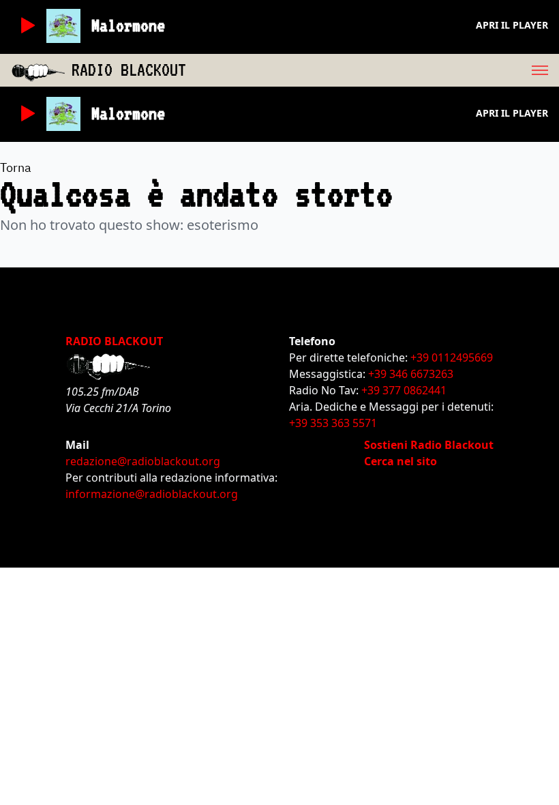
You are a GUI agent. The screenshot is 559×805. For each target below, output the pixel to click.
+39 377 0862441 (404, 390)
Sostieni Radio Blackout (429, 444)
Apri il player (512, 24)
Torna (15, 167)
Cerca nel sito (400, 461)
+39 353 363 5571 (333, 422)
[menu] (372, 70)
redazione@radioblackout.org (142, 461)
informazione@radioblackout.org (151, 493)
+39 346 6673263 (410, 373)
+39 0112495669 (451, 357)
